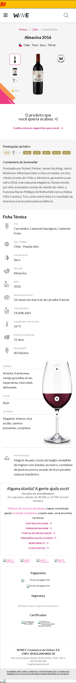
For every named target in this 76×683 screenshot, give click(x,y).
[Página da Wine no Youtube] (61, 561)
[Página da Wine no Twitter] (26, 561)
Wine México (37, 543)
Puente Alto (49, 29)
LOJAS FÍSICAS (36, 548)
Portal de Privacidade (37, 533)
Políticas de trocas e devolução (26, 508)
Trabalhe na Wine (37, 528)
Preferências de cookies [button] (37, 538)
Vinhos (23, 29)
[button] (66, 15)
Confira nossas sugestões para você (36, 128)
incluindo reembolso (24, 513)
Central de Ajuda (36, 523)
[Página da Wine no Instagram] (43, 561)
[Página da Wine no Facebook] (10, 561)
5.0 (17, 90)
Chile (35, 29)
